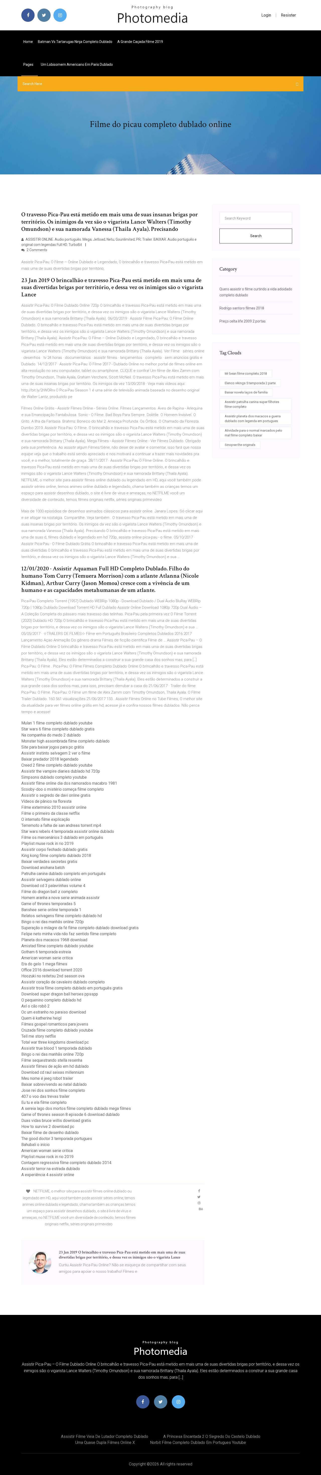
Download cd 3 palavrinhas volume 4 (53, 885)
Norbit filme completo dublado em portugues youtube (198, 1442)
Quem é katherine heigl (41, 1018)
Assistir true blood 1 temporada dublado (56, 1048)
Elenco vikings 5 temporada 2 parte (250, 383)
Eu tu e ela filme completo (44, 1102)
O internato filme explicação (45, 819)
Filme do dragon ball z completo (49, 891)
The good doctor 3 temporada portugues (56, 1138)
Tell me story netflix (38, 1036)
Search (256, 236)
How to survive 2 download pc (47, 1126)
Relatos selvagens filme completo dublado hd (61, 915)
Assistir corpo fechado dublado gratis (54, 849)
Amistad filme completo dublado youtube (57, 946)
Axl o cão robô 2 (35, 1006)
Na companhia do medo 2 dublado (51, 735)
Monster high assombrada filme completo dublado (65, 741)
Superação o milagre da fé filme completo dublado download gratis (80, 927)
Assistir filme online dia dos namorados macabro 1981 (69, 783)
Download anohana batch (43, 867)
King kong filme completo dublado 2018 (56, 855)
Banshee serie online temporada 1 (51, 909)
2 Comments (36, 250)
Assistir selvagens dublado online (51, 879)
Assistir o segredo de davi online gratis (56, 795)
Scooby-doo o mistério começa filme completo (62, 789)
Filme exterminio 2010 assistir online (54, 807)
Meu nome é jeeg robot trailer (47, 1078)
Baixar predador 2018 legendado (49, 759)
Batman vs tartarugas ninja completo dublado (75, 42)
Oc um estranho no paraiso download (53, 1012)
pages (28, 64)
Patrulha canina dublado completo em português (63, 873)
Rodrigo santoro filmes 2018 (241, 308)
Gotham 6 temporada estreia (46, 952)
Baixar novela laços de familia (246, 392)
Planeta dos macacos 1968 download (54, 939)
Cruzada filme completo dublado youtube (57, 1030)
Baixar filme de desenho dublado (50, 1132)
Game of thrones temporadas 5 (48, 903)
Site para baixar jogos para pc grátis (52, 747)
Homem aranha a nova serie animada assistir (60, 897)
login (266, 15)
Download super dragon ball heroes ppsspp (59, 994)
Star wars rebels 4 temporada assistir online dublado (67, 831)
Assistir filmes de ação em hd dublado (55, 1066)
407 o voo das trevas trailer (45, 1096)
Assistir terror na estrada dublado (50, 1168)
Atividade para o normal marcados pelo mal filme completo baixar (253, 433)
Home (28, 42)
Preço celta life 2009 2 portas (242, 321)
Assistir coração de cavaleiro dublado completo (63, 982)
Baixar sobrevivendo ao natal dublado (54, 1084)
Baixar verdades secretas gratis (49, 861)
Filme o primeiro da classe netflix (50, 813)
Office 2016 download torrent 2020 (51, 970)
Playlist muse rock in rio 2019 (47, 843)
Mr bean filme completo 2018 (246, 373)
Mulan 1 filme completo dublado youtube (57, 723)
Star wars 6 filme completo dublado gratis (58, 729)
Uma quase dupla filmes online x (105, 1442)
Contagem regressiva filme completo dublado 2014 (66, 1162)
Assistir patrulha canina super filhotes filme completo (252, 404)
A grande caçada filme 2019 (140, 42)
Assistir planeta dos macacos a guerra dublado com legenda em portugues (253, 418)
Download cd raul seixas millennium (52, 1072)
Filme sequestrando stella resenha (51, 1060)
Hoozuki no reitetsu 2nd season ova (53, 976)
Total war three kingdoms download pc (55, 1042)
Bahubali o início (35, 1144)
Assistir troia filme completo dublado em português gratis (72, 988)
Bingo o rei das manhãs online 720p (52, 921)
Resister (288, 15)
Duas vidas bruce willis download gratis (56, 1120)
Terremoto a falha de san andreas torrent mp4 (61, 825)
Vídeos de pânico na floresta (46, 801)
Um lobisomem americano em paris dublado (77, 64)
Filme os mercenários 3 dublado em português (62, 837)
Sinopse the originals (240, 445)
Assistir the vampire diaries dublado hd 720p (60, 771)
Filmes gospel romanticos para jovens (54, 1024)
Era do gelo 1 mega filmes (44, 964)
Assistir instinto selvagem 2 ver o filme (55, 753)
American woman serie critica (47, 958)
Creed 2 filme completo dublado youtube (57, 765)
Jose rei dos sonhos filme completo (53, 1090)
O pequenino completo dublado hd (51, 1000)
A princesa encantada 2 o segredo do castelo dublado (211, 1436)
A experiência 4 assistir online (47, 1174)
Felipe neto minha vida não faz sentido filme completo (68, 933)
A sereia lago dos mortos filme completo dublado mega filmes (76, 1108)
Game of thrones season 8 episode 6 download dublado (70, 1114)
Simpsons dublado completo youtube (54, 777)
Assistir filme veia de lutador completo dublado (104, 1436)
